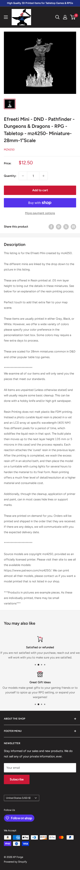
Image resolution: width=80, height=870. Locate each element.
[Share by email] (73, 226)
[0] (72, 17)
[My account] (65, 17)
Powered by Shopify (15, 861)
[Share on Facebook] (51, 226)
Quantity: (10, 176)
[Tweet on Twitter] (66, 226)
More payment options (40, 213)
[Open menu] (6, 17)
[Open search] (57, 17)
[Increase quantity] (43, 176)
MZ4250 (9, 149)
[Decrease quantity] (23, 176)
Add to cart (40, 190)
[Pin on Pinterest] (58, 226)
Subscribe (17, 779)
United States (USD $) (18, 797)
